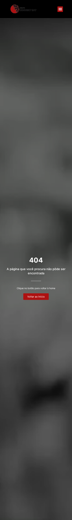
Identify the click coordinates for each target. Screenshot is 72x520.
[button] (60, 9)
